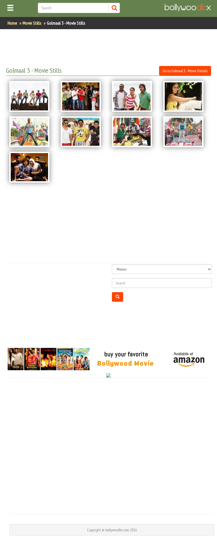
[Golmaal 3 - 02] (83, 96)
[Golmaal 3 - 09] (31, 167)
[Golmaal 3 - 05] (31, 131)
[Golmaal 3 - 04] (185, 96)
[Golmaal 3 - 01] (31, 96)
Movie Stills (32, 23)
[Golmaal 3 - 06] (83, 131)
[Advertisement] (109, 47)
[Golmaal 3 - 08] (185, 131)
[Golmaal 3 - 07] (134, 131)
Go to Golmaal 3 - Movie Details (185, 70)
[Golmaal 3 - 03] (134, 96)
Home (12, 23)
